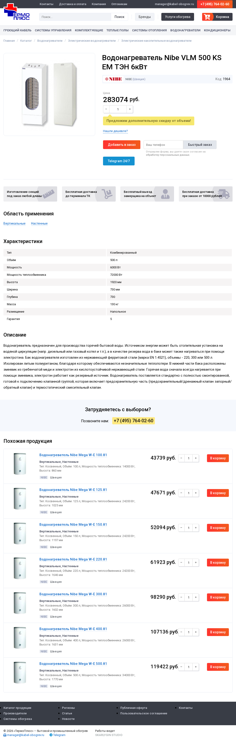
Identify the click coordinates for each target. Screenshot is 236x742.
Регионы (68, 708)
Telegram (59, 735)
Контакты (46, 4)
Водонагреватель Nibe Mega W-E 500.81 (73, 664)
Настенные (39, 223)
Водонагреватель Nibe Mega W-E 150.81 (73, 524)
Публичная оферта (133, 708)
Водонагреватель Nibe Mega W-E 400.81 (73, 629)
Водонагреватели (185, 30)
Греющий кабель (17, 30)
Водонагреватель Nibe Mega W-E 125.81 (73, 490)
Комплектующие (89, 30)
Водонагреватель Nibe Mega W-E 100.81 (73, 455)
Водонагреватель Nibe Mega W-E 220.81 (73, 559)
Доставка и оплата (72, 4)
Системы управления (53, 30)
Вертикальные (14, 223)
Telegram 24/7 (119, 161)
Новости (68, 719)
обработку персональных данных (167, 154)
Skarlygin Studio (108, 735)
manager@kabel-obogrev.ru (25, 735)
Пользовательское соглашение (143, 713)
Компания (99, 4)
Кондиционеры (217, 30)
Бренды (145, 17)
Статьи (67, 713)
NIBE (128, 79)
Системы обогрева (17, 719)
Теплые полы (117, 30)
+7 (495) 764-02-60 (215, 4)
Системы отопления (149, 30)
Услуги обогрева (177, 17)
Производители (15, 713)
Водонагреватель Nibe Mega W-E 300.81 (73, 594)
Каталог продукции (17, 708)
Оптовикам (119, 4)
